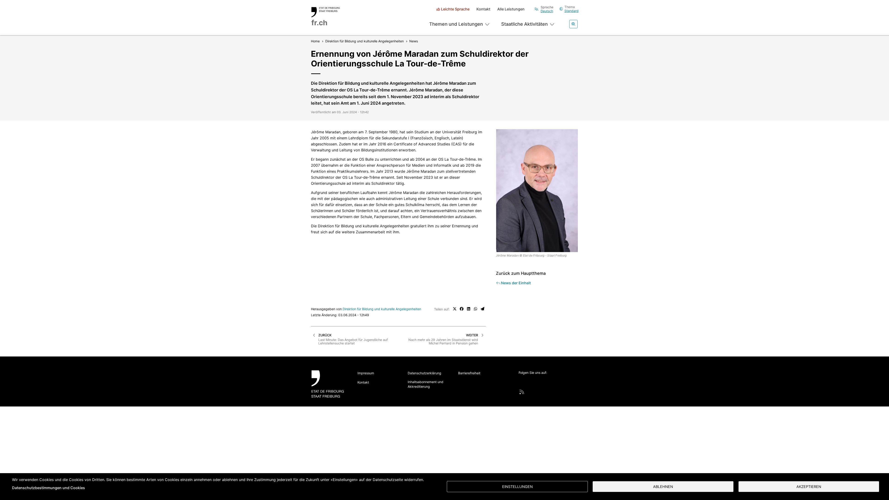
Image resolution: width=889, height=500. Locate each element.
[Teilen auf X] (455, 309)
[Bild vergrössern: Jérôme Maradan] (537, 190)
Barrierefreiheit (469, 373)
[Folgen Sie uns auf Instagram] (559, 380)
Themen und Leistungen (456, 24)
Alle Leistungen (511, 9)
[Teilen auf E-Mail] (482, 309)
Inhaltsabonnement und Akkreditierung (425, 384)
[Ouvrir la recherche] (573, 24)
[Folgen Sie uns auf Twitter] (521, 380)
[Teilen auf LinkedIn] (468, 309)
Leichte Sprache (455, 9)
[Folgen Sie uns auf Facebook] (533, 380)
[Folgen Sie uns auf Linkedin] (546, 380)
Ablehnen (663, 486)
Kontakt (483, 9)
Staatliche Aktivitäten (524, 24)
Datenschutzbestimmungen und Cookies (48, 487)
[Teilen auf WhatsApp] (475, 309)
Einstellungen (517, 486)
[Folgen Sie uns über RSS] (522, 392)
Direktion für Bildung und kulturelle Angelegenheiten (382, 309)
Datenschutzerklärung (424, 373)
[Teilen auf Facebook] (461, 309)
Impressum (365, 373)
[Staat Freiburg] (329, 383)
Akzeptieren (808, 486)
